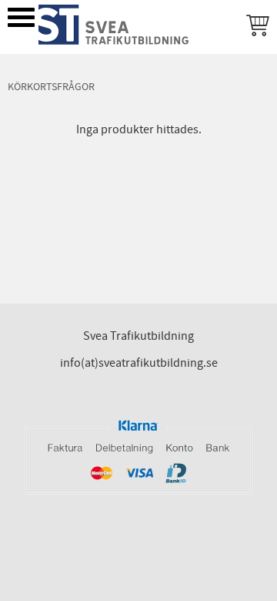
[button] (21, 17)
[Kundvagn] (254, 27)
